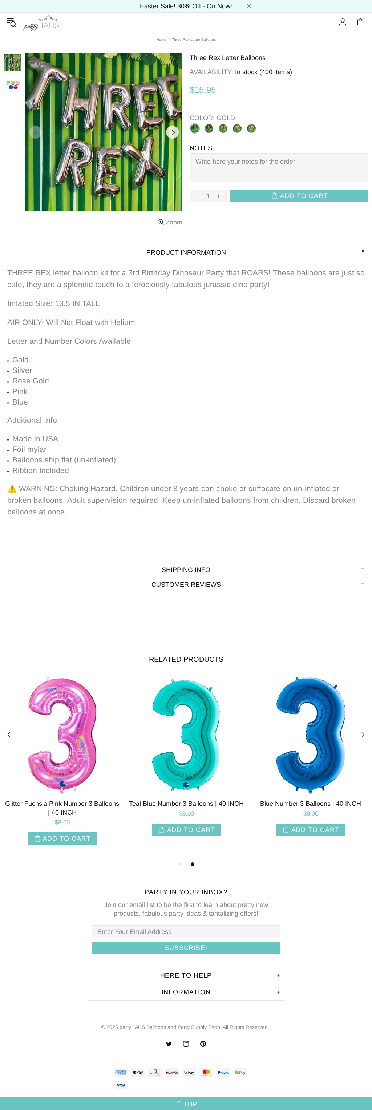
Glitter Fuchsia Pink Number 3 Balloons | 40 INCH (62, 808)
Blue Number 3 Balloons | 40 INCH (310, 803)
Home (161, 39)
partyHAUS (41, 22)
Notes (201, 148)
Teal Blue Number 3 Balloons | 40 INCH (186, 803)
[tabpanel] (62, 768)
